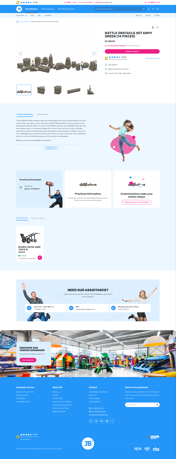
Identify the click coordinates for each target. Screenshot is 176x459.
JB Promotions (47, 9)
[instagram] (107, 421)
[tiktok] (112, 421)
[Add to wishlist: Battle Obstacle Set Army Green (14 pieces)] (157, 27)
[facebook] (91, 421)
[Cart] (157, 9)
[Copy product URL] (153, 27)
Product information (25, 114)
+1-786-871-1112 (96, 408)
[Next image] (94, 53)
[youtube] (101, 421)
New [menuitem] (39, 15)
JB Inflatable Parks (66, 9)
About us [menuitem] (139, 15)
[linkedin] (96, 421)
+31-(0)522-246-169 (97, 411)
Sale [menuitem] (32, 15)
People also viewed (37, 218)
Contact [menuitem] (157, 15)
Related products (22, 218)
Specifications (42, 114)
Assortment (25, 21)
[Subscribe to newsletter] (157, 405)
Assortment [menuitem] (20, 15)
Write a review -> (25, 439)
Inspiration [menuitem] (48, 15)
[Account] (148, 9)
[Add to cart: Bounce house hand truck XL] (40, 257)
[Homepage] (19, 9)
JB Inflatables (31, 9)
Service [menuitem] (148, 15)
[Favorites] (153, 9)
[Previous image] (20, 53)
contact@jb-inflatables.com (98, 415)
